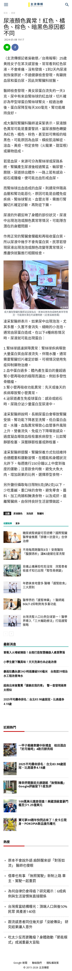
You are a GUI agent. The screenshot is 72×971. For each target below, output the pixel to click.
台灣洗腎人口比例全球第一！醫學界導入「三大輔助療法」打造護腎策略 (45, 621)
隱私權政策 (52, 962)
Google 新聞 (20, 962)
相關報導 (7, 523)
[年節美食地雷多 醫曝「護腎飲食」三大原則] (12, 587)
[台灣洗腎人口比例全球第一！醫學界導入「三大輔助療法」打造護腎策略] (12, 621)
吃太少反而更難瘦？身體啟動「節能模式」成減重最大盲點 (37, 940)
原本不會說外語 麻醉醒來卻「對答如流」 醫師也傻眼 (36, 863)
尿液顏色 (18, 513)
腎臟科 (40, 513)
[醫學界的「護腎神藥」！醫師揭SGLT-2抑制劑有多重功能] (12, 604)
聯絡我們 (37, 962)
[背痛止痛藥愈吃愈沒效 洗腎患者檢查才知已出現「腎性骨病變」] (12, 571)
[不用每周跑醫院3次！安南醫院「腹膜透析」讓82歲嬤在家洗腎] (12, 554)
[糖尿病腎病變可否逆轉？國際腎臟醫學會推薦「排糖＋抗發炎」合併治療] (12, 537)
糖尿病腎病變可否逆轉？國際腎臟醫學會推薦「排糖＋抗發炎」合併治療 (45, 537)
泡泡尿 (29, 513)
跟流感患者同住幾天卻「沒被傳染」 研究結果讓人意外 (38, 924)
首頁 (5, 13)
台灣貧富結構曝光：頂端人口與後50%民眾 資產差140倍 (37, 909)
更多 (18, 523)
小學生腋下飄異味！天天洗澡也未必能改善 (30, 662)
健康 (13, 13)
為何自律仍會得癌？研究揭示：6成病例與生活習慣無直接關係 (37, 894)
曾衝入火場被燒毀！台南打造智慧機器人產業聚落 (34, 652)
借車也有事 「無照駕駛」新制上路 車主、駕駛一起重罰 (37, 878)
